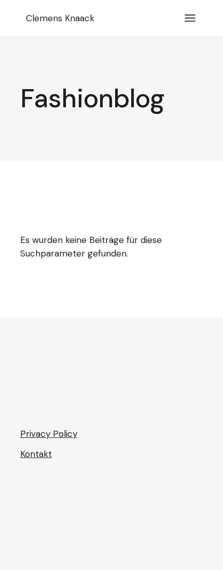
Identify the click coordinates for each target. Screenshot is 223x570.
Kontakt (36, 454)
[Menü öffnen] (190, 18)
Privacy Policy (48, 433)
